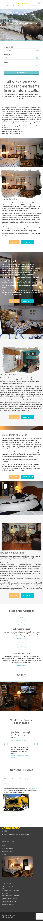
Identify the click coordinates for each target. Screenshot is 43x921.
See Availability (21, 73)
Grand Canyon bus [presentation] (26, 779)
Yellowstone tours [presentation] (10, 779)
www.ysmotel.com (8, 904)
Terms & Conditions (7, 848)
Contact (4, 854)
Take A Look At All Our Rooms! (21, 22)
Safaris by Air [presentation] (8, 784)
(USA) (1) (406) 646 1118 (10, 898)
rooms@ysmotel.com (9, 901)
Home (3, 845)
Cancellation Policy (7, 851)
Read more (21, 639)
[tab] (10, 778)
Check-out (8, 55)
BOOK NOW (26, 242)
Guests (6, 62)
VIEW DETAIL (14, 242)
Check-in (7, 47)
